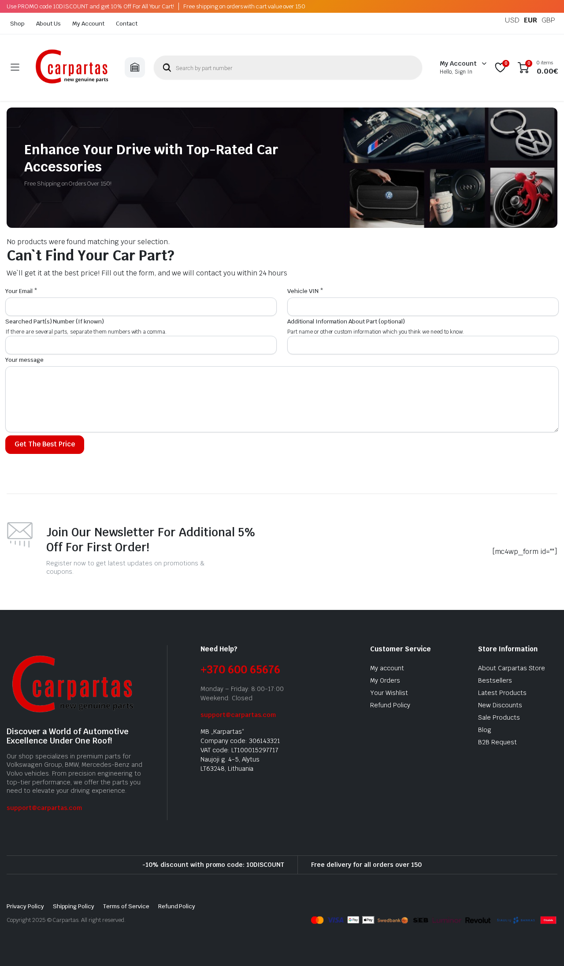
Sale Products (499, 717)
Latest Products (502, 693)
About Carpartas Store (511, 668)
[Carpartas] (71, 67)
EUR (530, 20)
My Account (88, 23)
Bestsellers (495, 680)
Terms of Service (126, 906)
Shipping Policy (74, 906)
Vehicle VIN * (305, 291)
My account (387, 668)
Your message (24, 360)
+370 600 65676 (240, 669)
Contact (126, 23)
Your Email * (21, 291)
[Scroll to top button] (544, 946)
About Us (48, 23)
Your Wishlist (389, 693)
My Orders (385, 680)
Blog (484, 730)
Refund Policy (390, 705)
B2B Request (497, 742)
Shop (17, 23)
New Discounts (500, 705)
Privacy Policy (25, 906)
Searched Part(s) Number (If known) (54, 321)
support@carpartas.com (44, 808)
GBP (548, 20)
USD (512, 20)
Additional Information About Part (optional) (346, 321)
